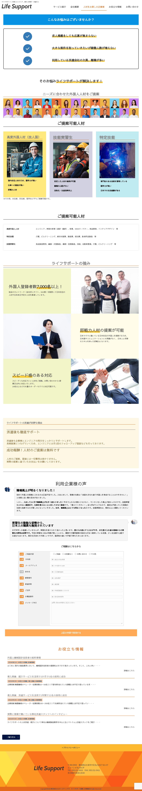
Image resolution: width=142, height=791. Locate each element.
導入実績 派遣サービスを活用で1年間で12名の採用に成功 (37, 695)
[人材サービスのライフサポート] (17, 9)
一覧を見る (11, 737)
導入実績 (31, 681)
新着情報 (31, 662)
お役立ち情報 (22, 662)
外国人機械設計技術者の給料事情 (24, 657)
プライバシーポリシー (71, 748)
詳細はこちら (129, 671)
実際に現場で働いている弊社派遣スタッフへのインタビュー (37, 714)
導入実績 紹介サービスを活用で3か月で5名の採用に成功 (36, 676)
